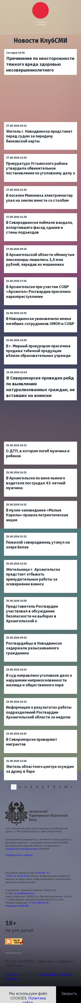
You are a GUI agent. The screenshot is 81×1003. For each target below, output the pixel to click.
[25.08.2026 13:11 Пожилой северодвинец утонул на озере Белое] (40, 533)
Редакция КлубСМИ (17, 905)
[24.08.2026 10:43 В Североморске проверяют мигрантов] (40, 730)
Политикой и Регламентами (21, 848)
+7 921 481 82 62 (39, 902)
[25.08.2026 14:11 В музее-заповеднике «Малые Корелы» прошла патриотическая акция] (40, 501)
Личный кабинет (41, 23)
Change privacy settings (19, 855)
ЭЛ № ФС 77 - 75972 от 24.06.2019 (28, 874)
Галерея (11, 974)
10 (66, 787)
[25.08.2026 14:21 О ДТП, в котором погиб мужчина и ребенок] (40, 442)
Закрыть (69, 993)
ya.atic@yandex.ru (24, 893)
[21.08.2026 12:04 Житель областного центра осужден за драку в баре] (40, 757)
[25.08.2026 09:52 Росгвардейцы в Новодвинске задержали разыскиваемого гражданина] (40, 634)
